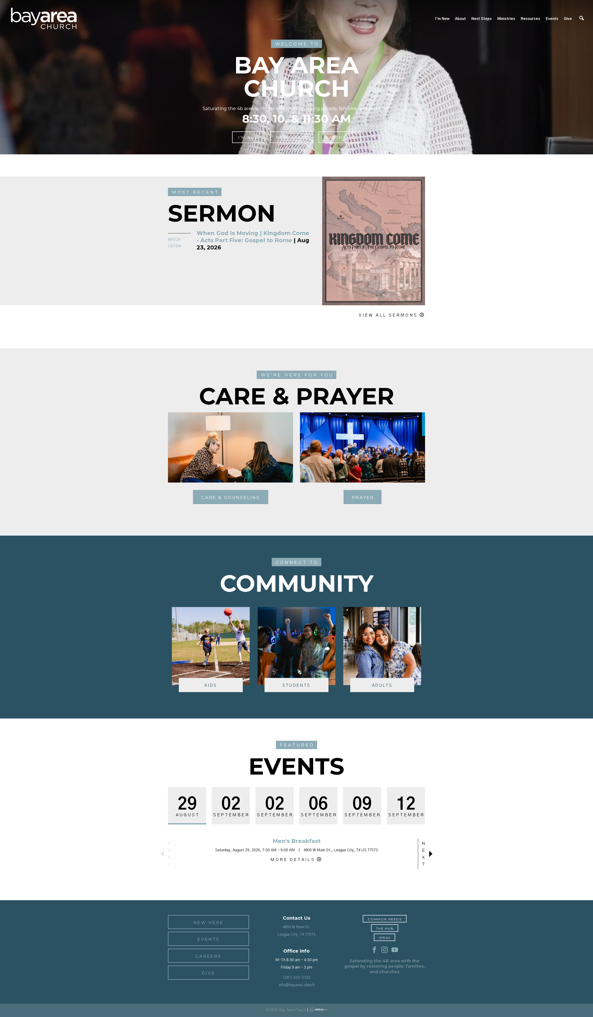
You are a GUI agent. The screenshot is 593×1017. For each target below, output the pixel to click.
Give (568, 19)
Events (552, 19)
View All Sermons (388, 315)
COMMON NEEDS (385, 919)
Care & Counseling (231, 497)
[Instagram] (384, 950)
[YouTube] (394, 950)
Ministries (506, 19)
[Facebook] (374, 950)
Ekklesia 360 (318, 1009)
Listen (174, 246)
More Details (293, 860)
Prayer (363, 497)
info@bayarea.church (297, 985)
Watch (174, 240)
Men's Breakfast (297, 841)
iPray (385, 938)
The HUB (385, 928)
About (460, 19)
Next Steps (481, 19)
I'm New (442, 19)
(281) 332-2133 (296, 977)
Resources (530, 19)
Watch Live (340, 137)
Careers (208, 956)
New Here (208, 922)
